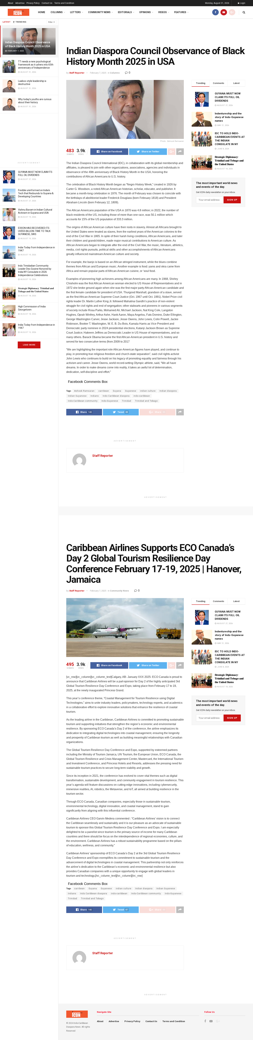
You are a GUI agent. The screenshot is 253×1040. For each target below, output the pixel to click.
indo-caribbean (142, 396)
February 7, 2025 (98, 73)
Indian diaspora (168, 391)
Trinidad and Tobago (146, 401)
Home (41, 12)
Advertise (19, 3)
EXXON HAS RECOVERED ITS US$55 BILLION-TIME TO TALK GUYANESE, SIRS (34, 231)
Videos (162, 12)
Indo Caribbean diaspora (116, 396)
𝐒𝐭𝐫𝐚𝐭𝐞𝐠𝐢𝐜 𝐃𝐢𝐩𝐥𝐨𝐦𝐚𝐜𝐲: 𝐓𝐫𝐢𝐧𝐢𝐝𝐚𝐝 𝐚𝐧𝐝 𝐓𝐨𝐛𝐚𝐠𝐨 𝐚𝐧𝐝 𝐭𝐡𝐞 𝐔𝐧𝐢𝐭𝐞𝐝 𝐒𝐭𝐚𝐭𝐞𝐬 (229, 160)
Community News (99, 12)
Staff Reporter (77, 73)
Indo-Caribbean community (83, 401)
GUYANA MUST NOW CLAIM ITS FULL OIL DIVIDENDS (228, 97)
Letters (75, 12)
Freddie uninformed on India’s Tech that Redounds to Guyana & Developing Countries (36, 193)
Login (242, 3)
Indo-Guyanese (110, 401)
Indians (95, 396)
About (10, 3)
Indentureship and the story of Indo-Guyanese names (229, 117)
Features (180, 12)
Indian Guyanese (77, 396)
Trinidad (126, 401)
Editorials (125, 12)
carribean (103, 391)
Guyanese (130, 391)
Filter (50, 22)
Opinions (145, 12)
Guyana (117, 391)
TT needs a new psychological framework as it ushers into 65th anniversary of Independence (35, 64)
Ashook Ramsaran (84, 391)
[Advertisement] (29, 137)
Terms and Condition (64, 3)
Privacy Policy (33, 3)
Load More (29, 345)
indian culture (148, 391)
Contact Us (47, 3)
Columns (57, 12)
